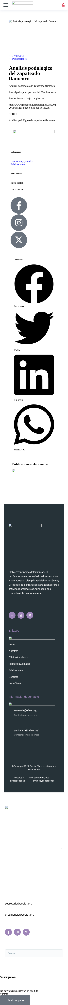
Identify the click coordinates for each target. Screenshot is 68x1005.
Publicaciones (19, 58)
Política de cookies (18, 780)
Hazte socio (17, 189)
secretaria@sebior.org (25, 710)
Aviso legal (19, 777)
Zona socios (16, 173)
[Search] (58, 953)
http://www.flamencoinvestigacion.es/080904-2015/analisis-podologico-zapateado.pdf (33, 106)
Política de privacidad (39, 777)
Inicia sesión (17, 182)
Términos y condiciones (43, 780)
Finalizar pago (15, 1000)
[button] (34, 286)
